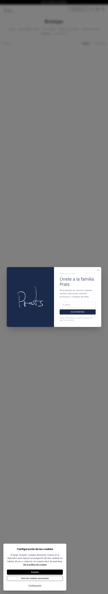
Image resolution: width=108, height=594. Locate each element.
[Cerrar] (98, 270)
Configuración (34, 585)
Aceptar (35, 572)
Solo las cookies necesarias (35, 578)
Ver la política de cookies (35, 564)
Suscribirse (78, 312)
